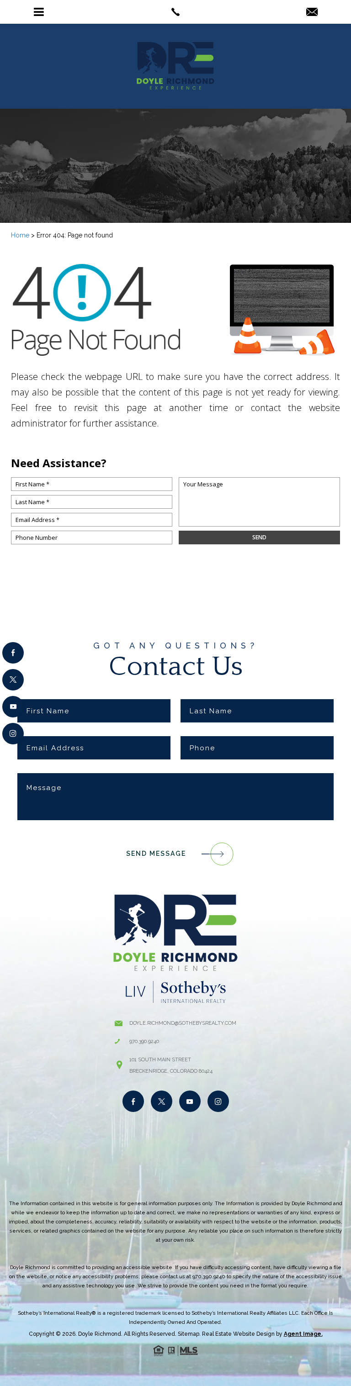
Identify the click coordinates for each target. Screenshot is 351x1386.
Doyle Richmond (99, 1334)
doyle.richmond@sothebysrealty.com (182, 1023)
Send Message (156, 853)
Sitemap (188, 1334)
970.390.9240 (144, 1041)
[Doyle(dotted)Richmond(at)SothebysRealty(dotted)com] (312, 12)
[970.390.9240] (175, 12)
